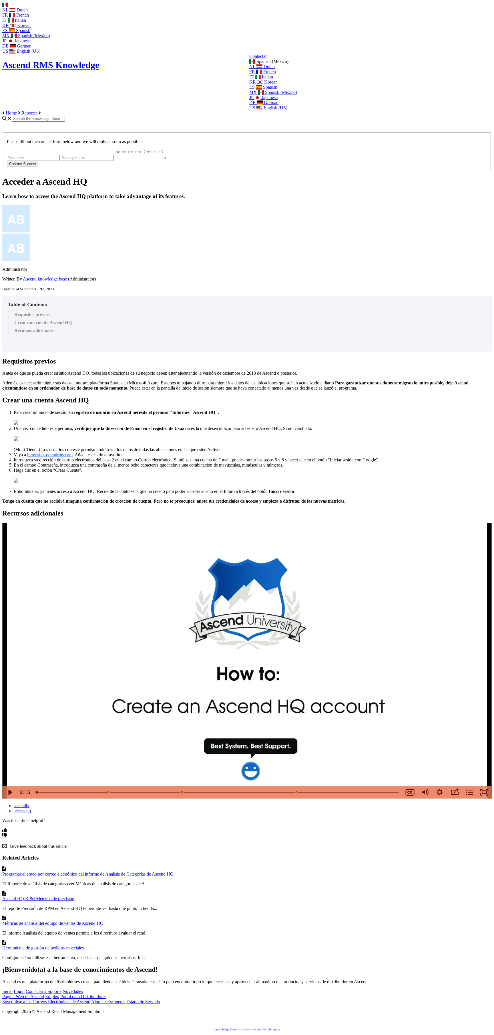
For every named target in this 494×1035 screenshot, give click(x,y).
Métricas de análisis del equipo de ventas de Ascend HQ (52, 923)
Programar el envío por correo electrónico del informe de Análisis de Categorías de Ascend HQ (88, 874)
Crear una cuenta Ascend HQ (43, 322)
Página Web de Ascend (23, 996)
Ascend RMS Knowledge (50, 65)
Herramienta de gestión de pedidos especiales (43, 947)
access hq (22, 810)
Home (11, 112)
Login (19, 991)
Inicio (7, 991)
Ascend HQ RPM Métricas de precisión (38, 898)
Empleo (52, 996)
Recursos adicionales (34, 330)
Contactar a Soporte (43, 991)
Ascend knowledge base (44, 278)
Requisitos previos (31, 314)
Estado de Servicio (143, 1001)
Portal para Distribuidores (83, 996)
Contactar (258, 56)
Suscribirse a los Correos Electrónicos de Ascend (46, 1001)
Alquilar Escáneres (108, 1001)
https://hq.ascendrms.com (50, 454)
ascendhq (22, 805)
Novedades (73, 991)
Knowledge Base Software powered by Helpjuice (247, 1029)
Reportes (29, 112)
